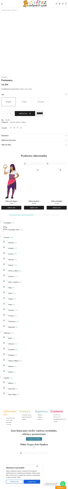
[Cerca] (39, 466)
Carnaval (3, 77)
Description (5, 136)
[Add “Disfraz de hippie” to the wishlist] (62, 166)
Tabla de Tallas (6, 145)
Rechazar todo (14, 482)
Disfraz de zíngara (11, 201)
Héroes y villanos (21, 122)
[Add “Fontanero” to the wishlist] (40, 113)
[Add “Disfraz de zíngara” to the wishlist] (17, 166)
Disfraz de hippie (56, 201)
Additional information (8, 140)
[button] (8, 101)
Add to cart (23, 114)
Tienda (8, 10)
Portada (3, 10)
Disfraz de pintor (34, 201)
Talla (2, 95)
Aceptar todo (32, 482)
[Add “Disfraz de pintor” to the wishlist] (40, 166)
